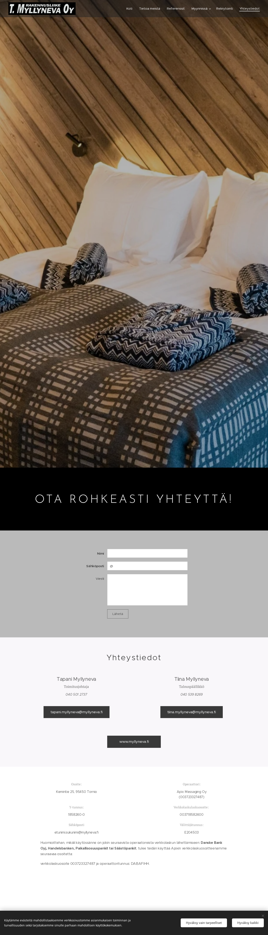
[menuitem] (130, 8)
